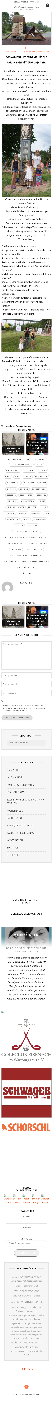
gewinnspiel (19, 1323)
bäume (39, 465)
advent (16, 1277)
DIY (22, 1302)
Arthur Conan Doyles (21, 465)
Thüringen (16, 549)
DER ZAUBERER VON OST (26, 1)
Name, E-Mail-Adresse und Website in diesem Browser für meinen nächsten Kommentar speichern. (24, 708)
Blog (17, 477)
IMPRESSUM (13, 855)
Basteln (30, 1281)
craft (31, 1286)
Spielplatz (32, 525)
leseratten (9, 513)
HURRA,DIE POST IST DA (20, 825)
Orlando (23, 513)
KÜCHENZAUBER (15, 810)
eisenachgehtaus (35, 1307)
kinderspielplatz (15, 507)
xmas (26, 1354)
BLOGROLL (12, 847)
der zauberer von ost (35, 483)
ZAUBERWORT (14, 818)
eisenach (11, 489)
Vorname (26, 1216)
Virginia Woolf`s (33, 549)
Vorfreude (27, 1338)
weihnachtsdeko (35, 1343)
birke (8, 477)
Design (37, 1295)
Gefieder (11, 495)
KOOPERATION (15, 840)
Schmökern (12, 519)
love (39, 1331)
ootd (25, 1335)
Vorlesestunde (19, 555)
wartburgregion (38, 561)
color (26, 1286)
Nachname (27, 1228)
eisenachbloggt (19, 1307)
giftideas (31, 1323)
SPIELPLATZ (10, 51)
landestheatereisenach (28, 1331)
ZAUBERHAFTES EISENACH (34, 51)
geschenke (38, 1315)
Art (24, 1281)
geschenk (28, 1315)
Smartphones (39, 519)
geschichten (26, 495)
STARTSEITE (13, 770)
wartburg (36, 555)
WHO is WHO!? (14, 777)
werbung (29, 1351)
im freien (12, 501)
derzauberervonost (23, 1295)
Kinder (41, 501)
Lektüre (32, 507)
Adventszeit (16, 1281)
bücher (27, 477)
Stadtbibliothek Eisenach (26, 531)
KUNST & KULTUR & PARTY (20, 785)
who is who (38, 1351)
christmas (19, 1286)
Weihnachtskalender (26, 1347)
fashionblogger (31, 1312)
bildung (43, 471)
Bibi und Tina (13, 471)
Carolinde (26, 583)
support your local (39, 537)
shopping (32, 1334)
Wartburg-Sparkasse (16, 561)
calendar (38, 1281)
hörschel (41, 495)
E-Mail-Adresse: (26, 1239)
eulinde (24, 489)
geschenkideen (33, 1319)
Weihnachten (19, 1342)
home (38, 1323)
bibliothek (29, 471)
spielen (19, 525)
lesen (43, 507)
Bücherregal (13, 483)
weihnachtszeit (17, 1351)
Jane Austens (27, 501)
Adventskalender (30, 1277)
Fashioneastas (16, 1315)
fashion (20, 1311)
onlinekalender (17, 1334)
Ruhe (46, 513)
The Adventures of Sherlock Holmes (26, 543)
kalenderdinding (27, 1327)
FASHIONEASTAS (16, 792)
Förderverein (39, 489)
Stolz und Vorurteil (14, 537)
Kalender (15, 1327)
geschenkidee (19, 1319)
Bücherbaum (41, 477)
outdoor (36, 513)
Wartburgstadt (26, 567)
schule (25, 519)
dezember (15, 1302)
